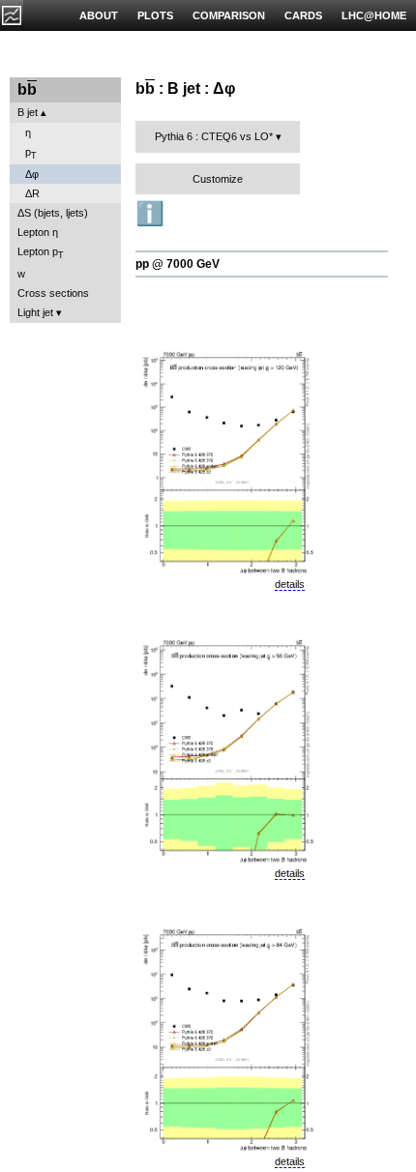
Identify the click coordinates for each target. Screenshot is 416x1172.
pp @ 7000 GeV (177, 264)
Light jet (35, 312)
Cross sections (53, 293)
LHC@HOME (374, 15)
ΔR (32, 193)
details (290, 584)
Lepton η (37, 232)
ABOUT (98, 15)
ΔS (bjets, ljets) (52, 213)
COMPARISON (229, 15)
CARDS (303, 15)
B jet (27, 112)
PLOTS (155, 15)
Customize (218, 179)
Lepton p (40, 253)
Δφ (32, 174)
